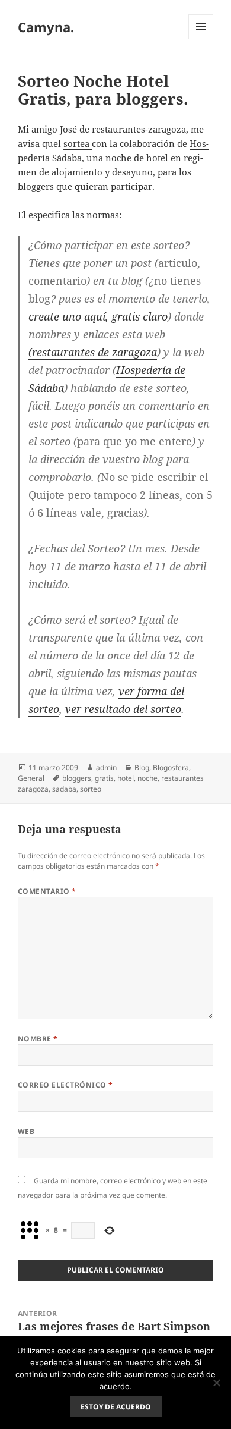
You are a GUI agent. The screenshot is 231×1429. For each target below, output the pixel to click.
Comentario (47, 891)
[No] (216, 1383)
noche (147, 778)
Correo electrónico (65, 1085)
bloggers (76, 778)
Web (26, 1131)
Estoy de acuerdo (116, 1407)
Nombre (38, 1039)
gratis (104, 778)
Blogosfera (171, 767)
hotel (125, 778)
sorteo (90, 789)
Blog (141, 767)
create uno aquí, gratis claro (98, 316)
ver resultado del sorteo (123, 709)
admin (106, 767)
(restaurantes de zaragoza (92, 352)
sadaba (64, 789)
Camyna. (46, 27)
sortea (77, 143)
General (31, 778)
